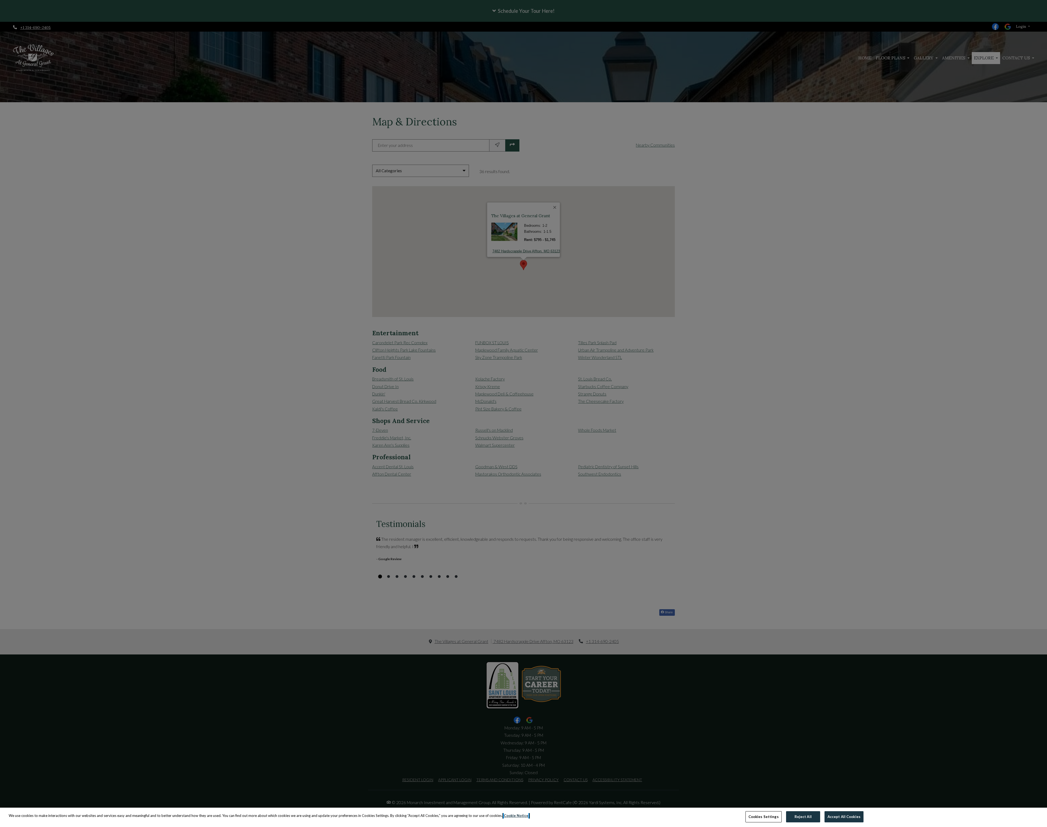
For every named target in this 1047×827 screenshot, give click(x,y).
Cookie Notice (516, 815)
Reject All (803, 816)
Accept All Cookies (844, 816)
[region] (523, 817)
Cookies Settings (763, 816)
